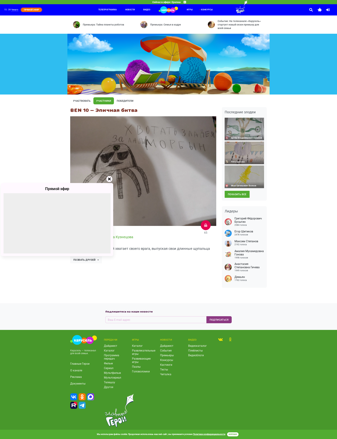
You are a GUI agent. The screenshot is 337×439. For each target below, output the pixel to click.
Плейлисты (195, 350)
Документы (77, 383)
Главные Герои (80, 363)
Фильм (108, 363)
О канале (76, 370)
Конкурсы (207, 9)
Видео (146, 9)
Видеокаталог (197, 345)
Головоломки (141, 371)
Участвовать (82, 100)
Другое (108, 387)
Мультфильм (112, 373)
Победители (125, 100)
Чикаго (14, 9)
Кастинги (166, 364)
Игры (190, 9)
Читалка (165, 374)
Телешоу (109, 382)
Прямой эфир (57, 188)
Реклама (76, 377)
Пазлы (136, 366)
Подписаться (219, 319)
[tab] (220, 339)
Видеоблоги (196, 355)
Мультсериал (112, 377)
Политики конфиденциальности (209, 434)
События (166, 350)
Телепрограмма (107, 9)
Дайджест (110, 345)
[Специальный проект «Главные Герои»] (230, 7)
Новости (130, 9)
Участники (103, 100)
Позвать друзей (84, 259)
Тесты (164, 369)
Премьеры (167, 355)
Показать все (237, 194)
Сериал (108, 368)
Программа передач (111, 357)
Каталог (109, 350)
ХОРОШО (233, 434)
